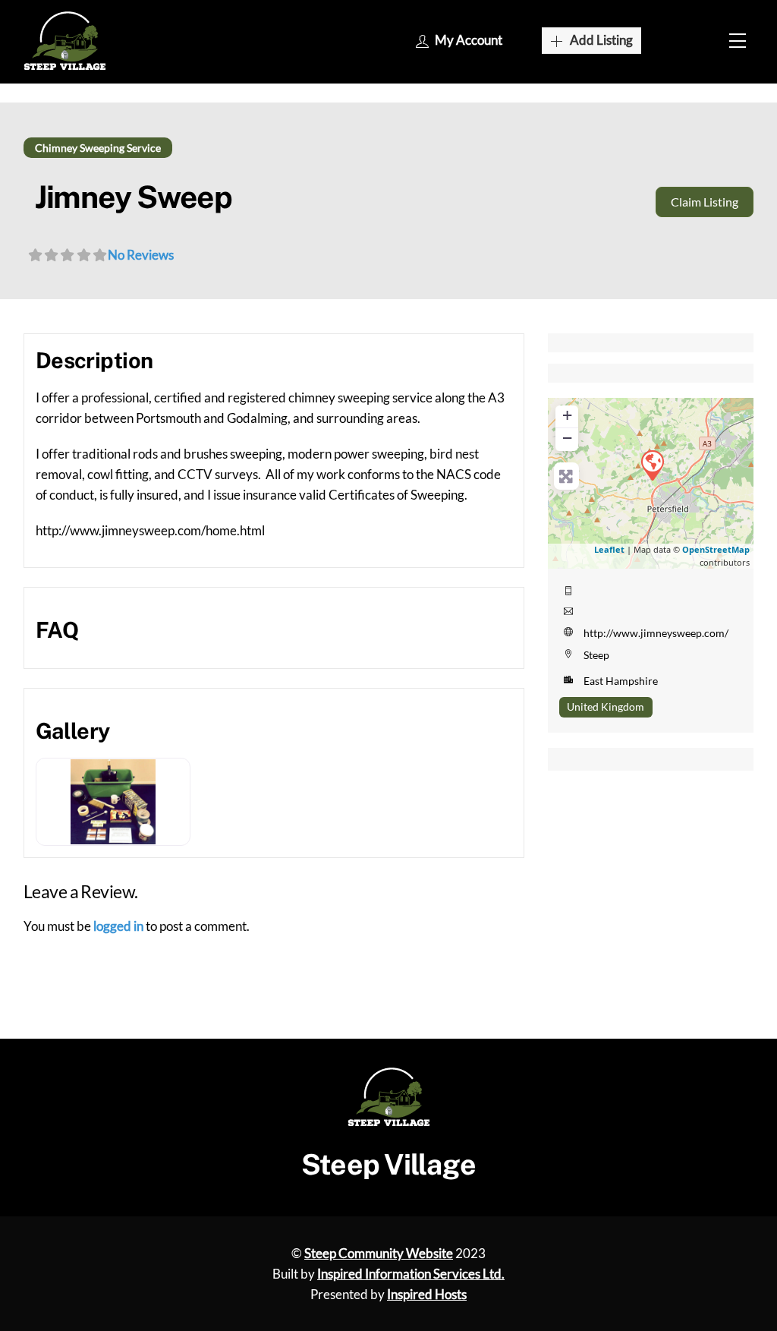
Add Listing (601, 40)
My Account (468, 40)
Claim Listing (704, 201)
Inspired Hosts (427, 1294)
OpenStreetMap (716, 549)
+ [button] (567, 414)
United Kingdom (605, 706)
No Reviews (141, 255)
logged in (118, 926)
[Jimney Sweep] (652, 465)
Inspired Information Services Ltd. (411, 1274)
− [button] (567, 437)
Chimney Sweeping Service (98, 147)
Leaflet (609, 549)
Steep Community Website (378, 1253)
